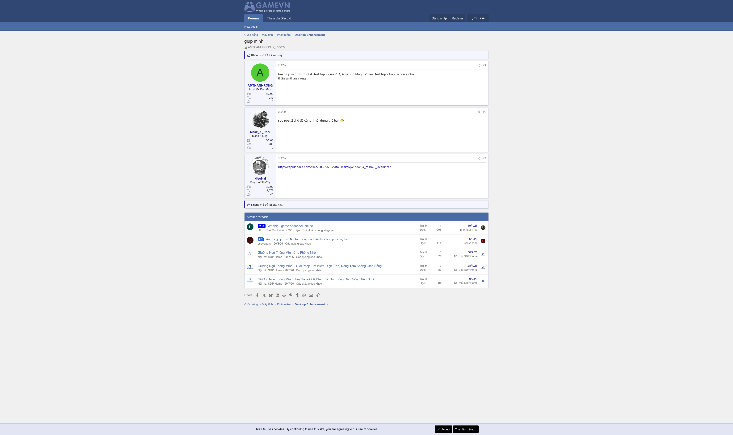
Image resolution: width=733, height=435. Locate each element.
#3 (484, 158)
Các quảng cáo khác (298, 243)
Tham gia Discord (279, 18)
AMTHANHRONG (259, 47)
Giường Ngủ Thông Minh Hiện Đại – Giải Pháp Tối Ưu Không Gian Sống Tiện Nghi (316, 279)
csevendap (264, 243)
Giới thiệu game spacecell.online (289, 225)
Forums (253, 18)
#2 (484, 112)
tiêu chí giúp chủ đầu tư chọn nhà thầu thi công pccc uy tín (306, 239)
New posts (251, 26)
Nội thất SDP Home (270, 257)
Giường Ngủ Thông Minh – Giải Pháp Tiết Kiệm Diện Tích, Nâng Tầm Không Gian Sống (320, 265)
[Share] (479, 65)
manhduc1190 (469, 229)
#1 (484, 65)
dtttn (260, 230)
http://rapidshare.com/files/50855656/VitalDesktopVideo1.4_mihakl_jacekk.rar (334, 167)
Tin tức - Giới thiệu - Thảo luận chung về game (305, 230)
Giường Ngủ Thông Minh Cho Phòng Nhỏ (287, 252)
